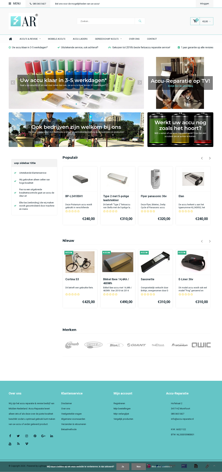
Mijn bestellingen (122, 408)
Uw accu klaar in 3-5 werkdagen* (30, 47)
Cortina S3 (72, 279)
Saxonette (147, 279)
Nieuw (68, 241)
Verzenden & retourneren (73, 424)
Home (10, 39)
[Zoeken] (140, 21)
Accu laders (80, 39)
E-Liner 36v (186, 279)
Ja (123, 466)
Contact (152, 39)
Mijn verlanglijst (121, 413)
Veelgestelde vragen (71, 413)
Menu (16, 3)
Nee (139, 466)
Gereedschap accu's (107, 39)
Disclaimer (66, 403)
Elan (181, 196)
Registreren (119, 403)
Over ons (134, 39)
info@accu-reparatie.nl (182, 419)
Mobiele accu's (56, 39)
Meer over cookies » (162, 466)
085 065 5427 (39, 3)
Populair (70, 157)
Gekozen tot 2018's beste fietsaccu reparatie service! (141, 47)
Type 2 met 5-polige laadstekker (116, 198)
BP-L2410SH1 (74, 196)
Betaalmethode (68, 429)
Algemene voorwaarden (73, 419)
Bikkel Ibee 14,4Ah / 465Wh (116, 281)
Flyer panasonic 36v (154, 196)
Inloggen (204, 3)
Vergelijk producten (123, 419)
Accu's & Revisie (29, 39)
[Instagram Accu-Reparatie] (27, 436)
